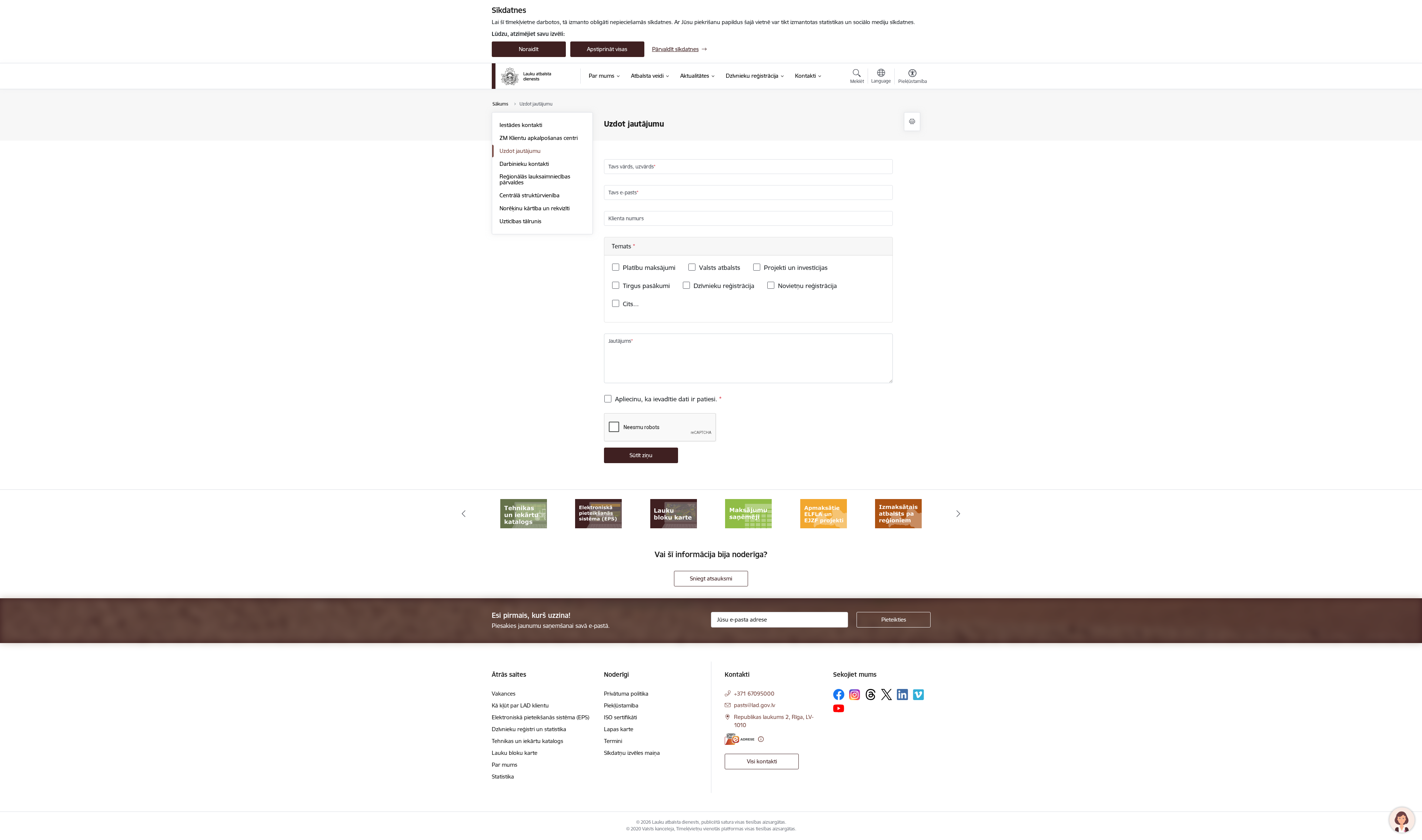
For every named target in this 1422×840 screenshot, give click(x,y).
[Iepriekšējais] (463, 514)
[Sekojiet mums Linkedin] (902, 694)
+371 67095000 (754, 693)
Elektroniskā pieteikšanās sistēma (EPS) (540, 717)
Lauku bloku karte (514, 752)
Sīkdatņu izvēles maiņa (632, 752)
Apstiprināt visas (607, 49)
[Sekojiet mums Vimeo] (918, 694)
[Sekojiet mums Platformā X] (886, 694)
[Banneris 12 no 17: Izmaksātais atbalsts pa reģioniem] (898, 513)
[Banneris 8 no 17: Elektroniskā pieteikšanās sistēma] (598, 513)
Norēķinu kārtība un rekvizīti (535, 208)
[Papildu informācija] (761, 739)
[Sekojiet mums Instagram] (854, 694)
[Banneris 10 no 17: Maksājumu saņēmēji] (748, 513)
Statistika (503, 776)
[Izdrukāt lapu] (912, 122)
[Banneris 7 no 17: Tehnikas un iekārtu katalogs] (523, 513)
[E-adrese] (739, 739)
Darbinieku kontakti (524, 163)
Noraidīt (528, 49)
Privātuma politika (626, 693)
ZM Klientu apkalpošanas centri (539, 137)
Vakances (503, 693)
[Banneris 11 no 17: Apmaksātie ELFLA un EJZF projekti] (823, 513)
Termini (613, 740)
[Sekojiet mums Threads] (870, 694)
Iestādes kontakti (521, 124)
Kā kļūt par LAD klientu (520, 705)
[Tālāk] (958, 514)
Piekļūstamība (621, 705)
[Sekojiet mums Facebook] (838, 694)
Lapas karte (618, 729)
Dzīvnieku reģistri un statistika (529, 729)
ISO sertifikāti (620, 717)
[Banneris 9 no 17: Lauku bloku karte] (673, 513)
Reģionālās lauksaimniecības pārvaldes (535, 179)
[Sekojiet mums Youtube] (838, 707)
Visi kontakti (762, 761)
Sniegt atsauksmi (711, 578)
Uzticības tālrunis (520, 221)
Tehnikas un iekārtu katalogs (527, 740)
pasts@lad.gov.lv (754, 705)
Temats (622, 246)
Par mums (504, 764)
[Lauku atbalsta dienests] (526, 76)
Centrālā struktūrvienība (530, 195)
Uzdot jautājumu (520, 150)
